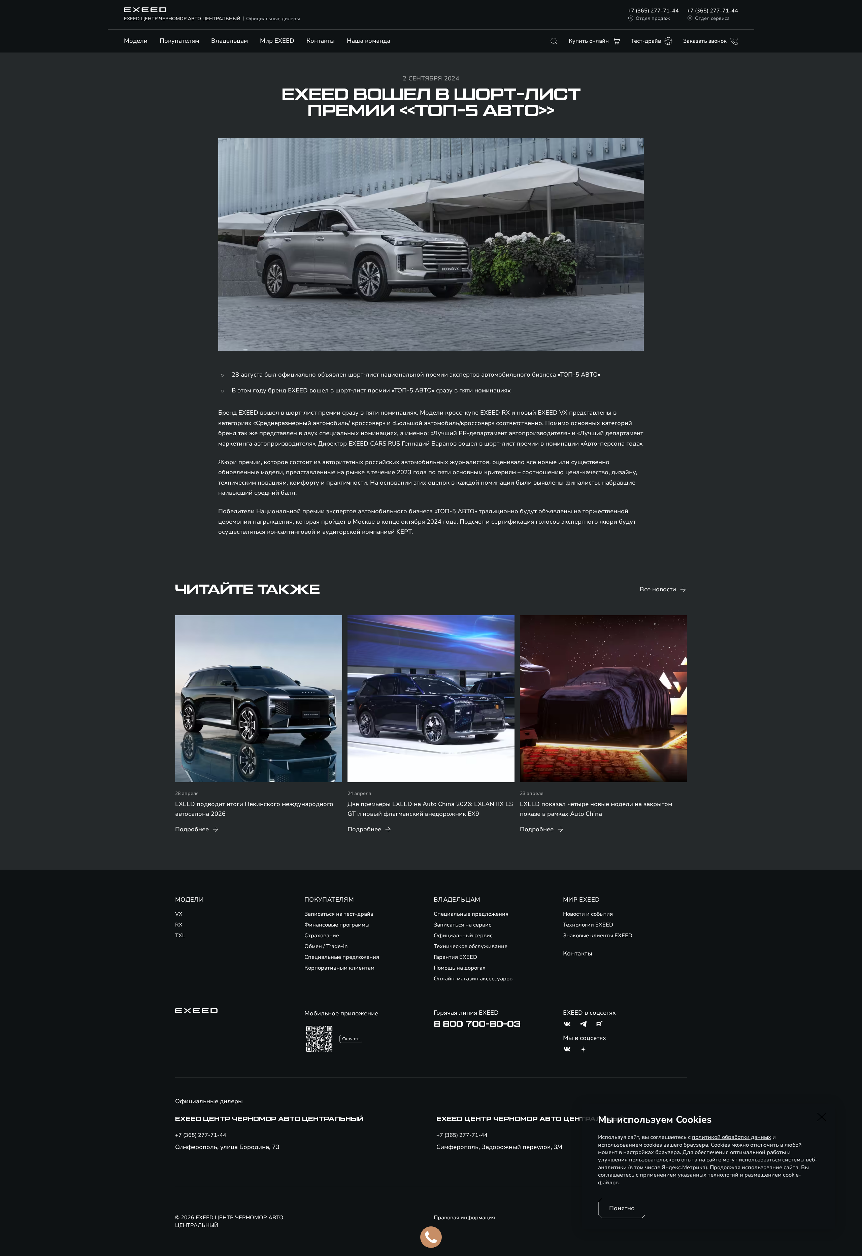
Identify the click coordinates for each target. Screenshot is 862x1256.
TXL (180, 935)
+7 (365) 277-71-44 (653, 10)
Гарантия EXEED (455, 957)
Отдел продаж (653, 18)
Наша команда (368, 41)
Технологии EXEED (588, 925)
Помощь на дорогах (460, 968)
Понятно (622, 1208)
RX (179, 925)
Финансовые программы (336, 925)
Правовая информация (464, 1217)
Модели (135, 41)
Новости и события (588, 914)
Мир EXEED (277, 41)
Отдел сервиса (712, 18)
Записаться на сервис (462, 925)
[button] (822, 1117)
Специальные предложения (341, 957)
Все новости (658, 589)
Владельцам (229, 41)
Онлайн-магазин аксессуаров (473, 978)
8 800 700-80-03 (477, 1024)
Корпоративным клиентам (339, 968)
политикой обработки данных (731, 1137)
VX (179, 914)
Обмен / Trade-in (326, 946)
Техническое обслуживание (470, 946)
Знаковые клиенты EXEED (597, 935)
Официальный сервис (463, 935)
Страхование (321, 935)
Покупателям (179, 41)
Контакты (320, 41)
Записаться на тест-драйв (338, 914)
